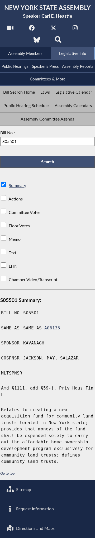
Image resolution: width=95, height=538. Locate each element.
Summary (17, 185)
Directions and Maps (35, 528)
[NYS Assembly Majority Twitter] (53, 29)
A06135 (52, 327)
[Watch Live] (10, 29)
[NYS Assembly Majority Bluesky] (37, 41)
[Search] (58, 41)
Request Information (34, 508)
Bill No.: (7, 132)
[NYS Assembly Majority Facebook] (32, 29)
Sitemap (23, 489)
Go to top (7, 473)
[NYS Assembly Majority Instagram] (75, 29)
